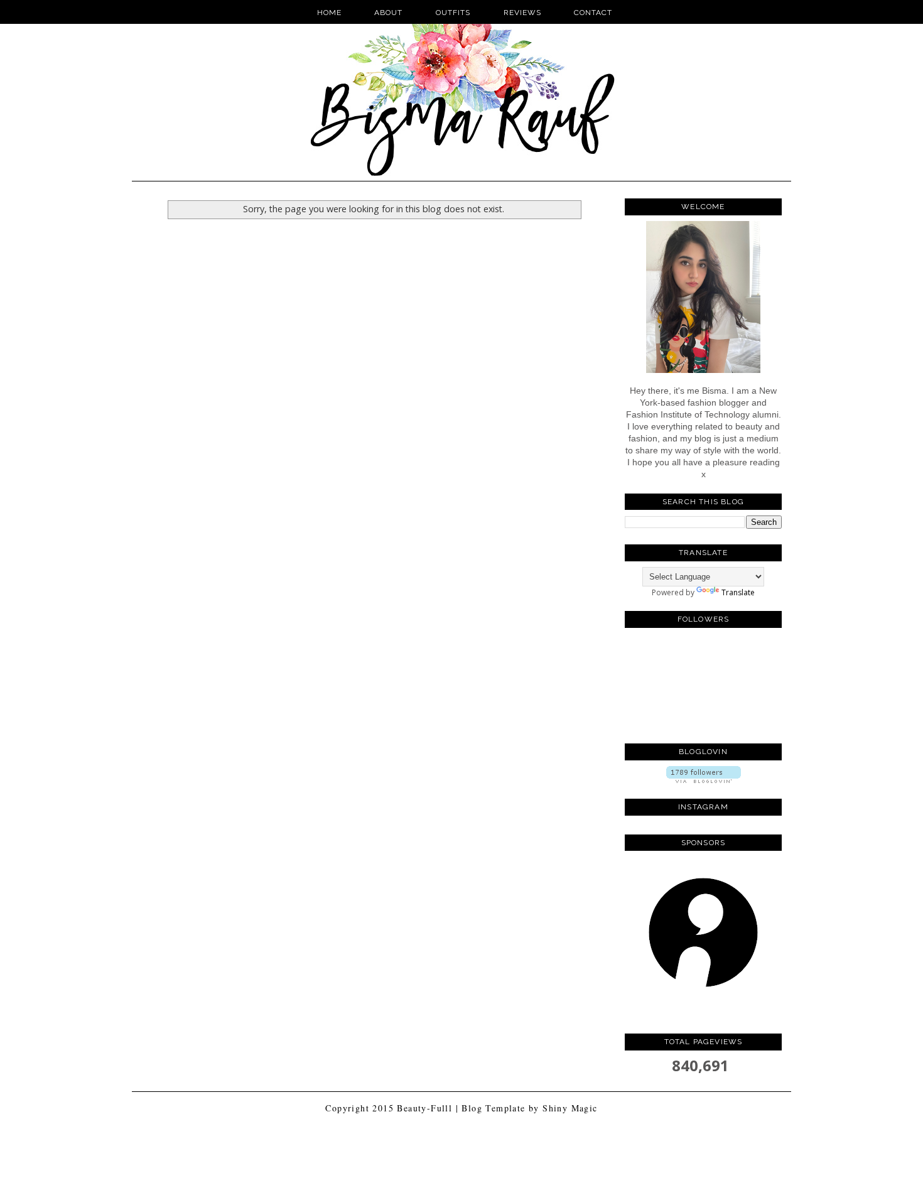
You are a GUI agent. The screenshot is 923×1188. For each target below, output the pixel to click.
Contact (593, 12)
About (388, 12)
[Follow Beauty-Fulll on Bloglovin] (703, 780)
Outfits (454, 12)
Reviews (522, 12)
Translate (738, 592)
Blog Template (493, 1108)
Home (329, 12)
